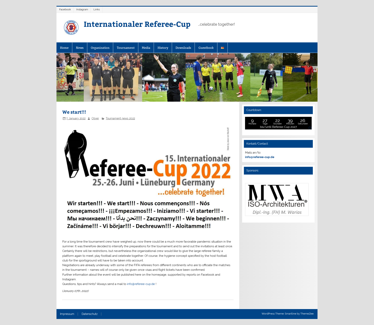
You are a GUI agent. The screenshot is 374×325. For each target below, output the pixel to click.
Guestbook (206, 48)
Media (146, 48)
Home (64, 48)
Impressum (67, 314)
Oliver (95, 118)
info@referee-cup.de (141, 284)
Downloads (183, 48)
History (163, 48)
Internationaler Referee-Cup (137, 24)
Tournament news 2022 (120, 118)
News (80, 48)
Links (97, 9)
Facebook (65, 9)
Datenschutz (90, 314)
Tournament (126, 48)
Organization (100, 48)
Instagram (82, 9)
